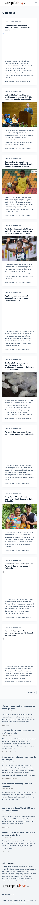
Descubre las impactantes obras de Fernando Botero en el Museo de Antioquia (19, 566)
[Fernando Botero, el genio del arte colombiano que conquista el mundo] (19, 449)
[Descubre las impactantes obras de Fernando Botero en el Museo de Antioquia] (19, 583)
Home (4, 900)
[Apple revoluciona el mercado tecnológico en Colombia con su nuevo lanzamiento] (19, 315)
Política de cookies (30, 900)
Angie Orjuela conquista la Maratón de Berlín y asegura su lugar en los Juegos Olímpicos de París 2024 (19, 231)
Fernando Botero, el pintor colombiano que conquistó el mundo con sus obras (19, 633)
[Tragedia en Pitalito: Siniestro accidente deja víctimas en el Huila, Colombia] (19, 516)
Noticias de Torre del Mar (13, 22)
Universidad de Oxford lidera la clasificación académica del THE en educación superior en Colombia (19, 97)
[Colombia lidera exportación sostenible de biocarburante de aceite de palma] (19, 45)
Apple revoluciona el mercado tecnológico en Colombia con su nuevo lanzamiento (17, 298)
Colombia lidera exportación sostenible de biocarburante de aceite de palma (17, 28)
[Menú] (36, 3)
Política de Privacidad (15, 900)
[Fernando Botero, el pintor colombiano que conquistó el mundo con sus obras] (19, 650)
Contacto (24, 903)
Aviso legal (15, 903)
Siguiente (30, 692)
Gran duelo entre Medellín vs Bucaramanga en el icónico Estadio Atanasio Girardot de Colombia (19, 164)
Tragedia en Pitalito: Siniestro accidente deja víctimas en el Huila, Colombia (19, 499)
